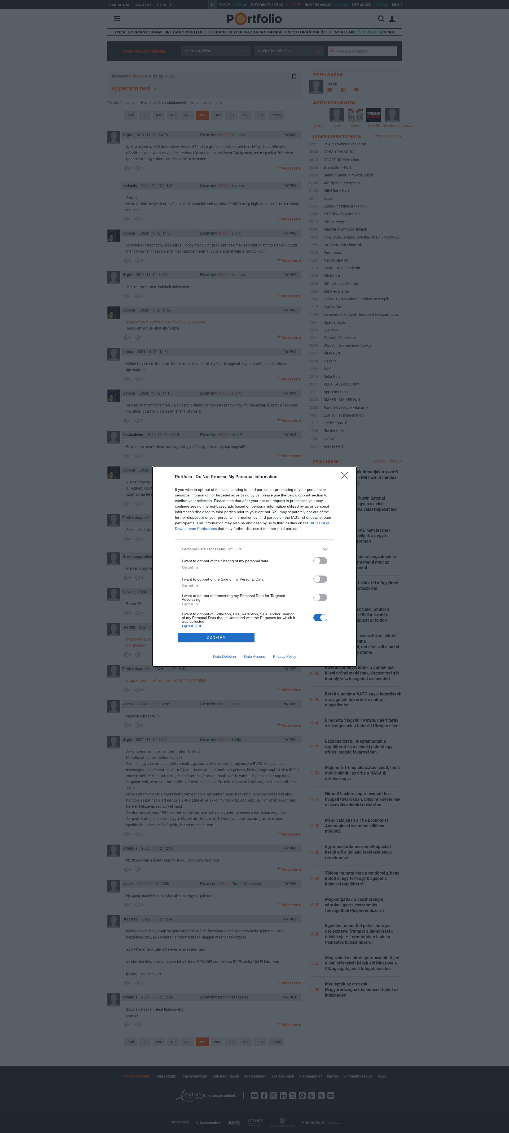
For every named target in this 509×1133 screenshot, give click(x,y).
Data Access (254, 656)
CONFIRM (216, 637)
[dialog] (254, 567)
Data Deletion (224, 656)
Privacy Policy (284, 656)
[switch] (320, 560)
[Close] (346, 477)
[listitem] (254, 549)
